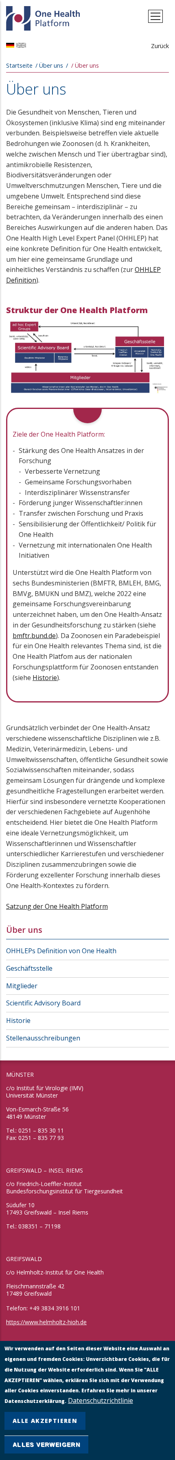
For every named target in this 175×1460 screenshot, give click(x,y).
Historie (45, 677)
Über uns (24, 929)
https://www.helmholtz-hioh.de (46, 1322)
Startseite (19, 65)
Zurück (160, 46)
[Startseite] (44, 16)
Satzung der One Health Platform (57, 906)
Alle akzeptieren (45, 1421)
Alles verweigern (46, 1444)
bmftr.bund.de (34, 635)
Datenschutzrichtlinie (100, 1400)
